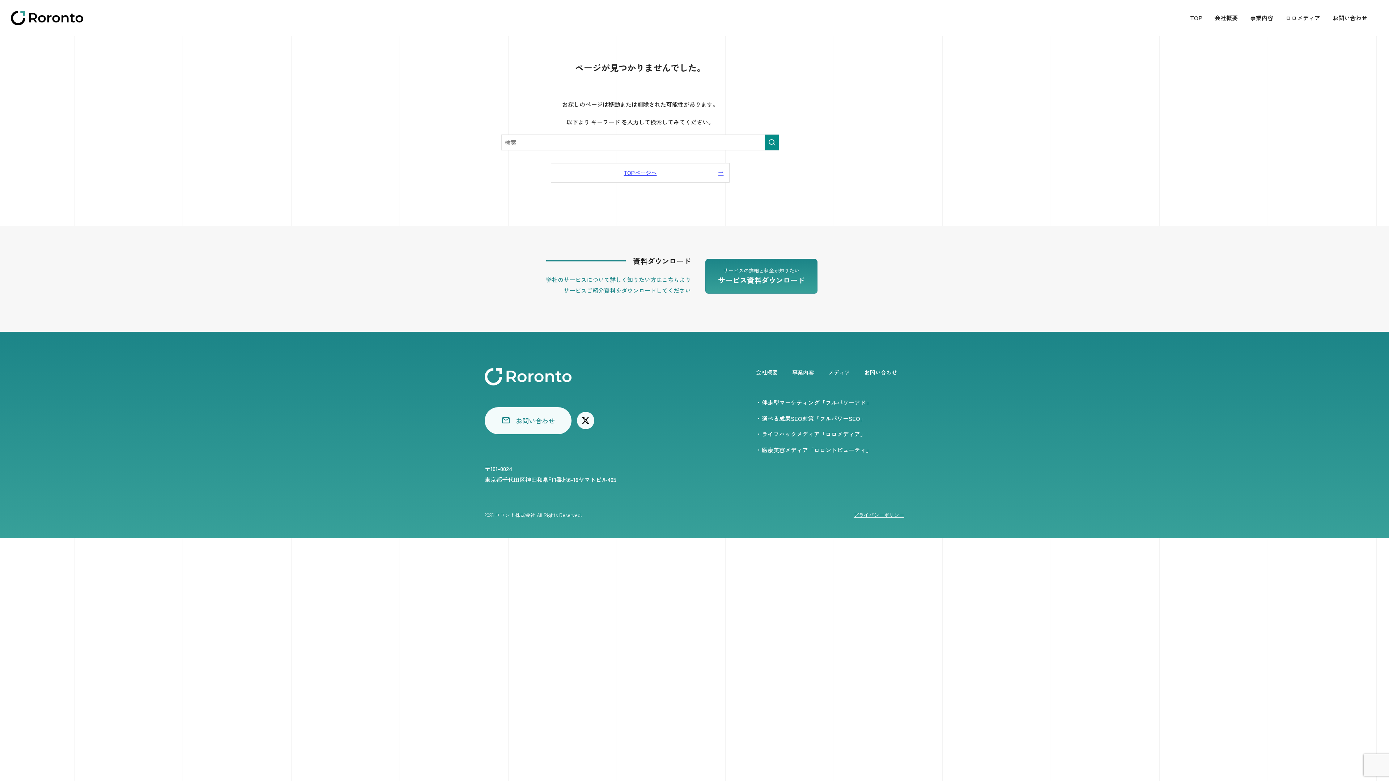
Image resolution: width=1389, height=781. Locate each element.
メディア (839, 372)
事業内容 (1261, 17)
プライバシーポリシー (879, 514)
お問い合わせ (1350, 17)
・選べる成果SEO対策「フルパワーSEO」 (811, 418)
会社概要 (1226, 17)
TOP (1196, 17)
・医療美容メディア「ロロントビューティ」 (814, 449)
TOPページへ (640, 172)
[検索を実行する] (772, 142)
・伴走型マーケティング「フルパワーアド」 (814, 402)
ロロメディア (1303, 17)
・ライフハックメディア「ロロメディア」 (811, 434)
